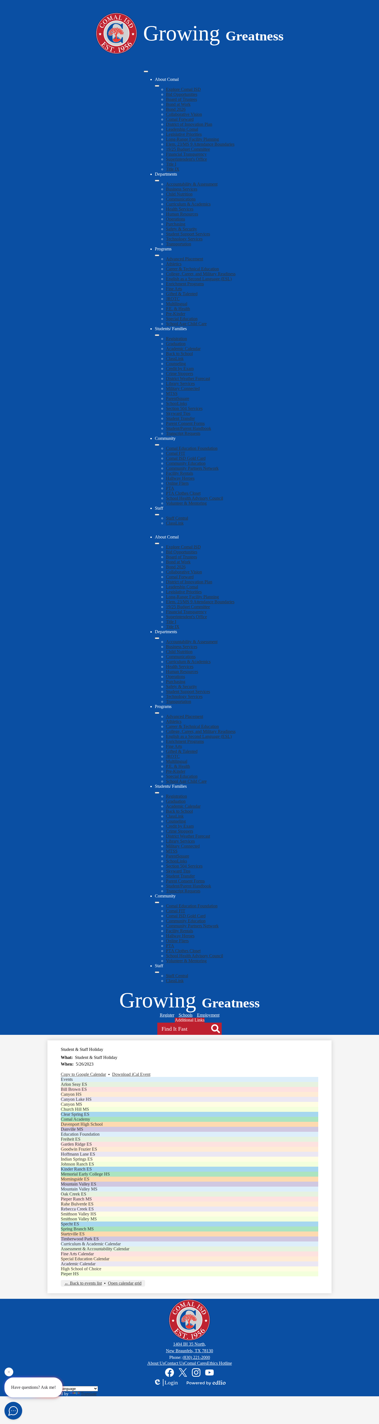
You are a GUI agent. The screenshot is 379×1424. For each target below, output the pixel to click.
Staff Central (177, 518)
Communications (181, 199)
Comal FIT (175, 453)
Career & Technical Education (192, 268)
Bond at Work (178, 104)
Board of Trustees (181, 99)
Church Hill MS (75, 1109)
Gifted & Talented (182, 293)
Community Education (186, 463)
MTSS (172, 393)
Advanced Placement (184, 258)
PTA (170, 488)
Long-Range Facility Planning (192, 139)
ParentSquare (177, 398)
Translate (89, 1393)
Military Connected (183, 388)
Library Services (180, 383)
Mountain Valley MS (79, 1189)
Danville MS (72, 1129)
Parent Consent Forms (185, 423)
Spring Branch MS (77, 1229)
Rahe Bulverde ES (77, 1204)
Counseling (176, 363)
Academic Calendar (183, 348)
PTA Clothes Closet (183, 493)
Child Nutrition (179, 194)
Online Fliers (177, 483)
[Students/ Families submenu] (157, 335)
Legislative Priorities (184, 134)
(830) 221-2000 (196, 1357)
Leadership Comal (182, 129)
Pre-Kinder (175, 313)
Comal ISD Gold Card (186, 458)
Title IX (173, 169)
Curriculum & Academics (188, 204)
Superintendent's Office (186, 159)
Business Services (181, 189)
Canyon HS (71, 1094)
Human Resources (182, 214)
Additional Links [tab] (189, 1020)
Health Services (179, 209)
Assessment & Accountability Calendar (95, 1248)
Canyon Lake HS (76, 1099)
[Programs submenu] (157, 255)
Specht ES (70, 1224)
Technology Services (184, 239)
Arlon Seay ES (74, 1084)
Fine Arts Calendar (77, 1253)
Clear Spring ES (75, 1114)
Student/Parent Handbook (188, 428)
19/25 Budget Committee (188, 149)
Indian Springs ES (77, 1159)
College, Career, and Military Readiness (201, 273)
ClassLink (175, 358)
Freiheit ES (70, 1139)
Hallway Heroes (180, 478)
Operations (175, 219)
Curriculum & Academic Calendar (91, 1243)
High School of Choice (81, 1268)
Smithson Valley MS (79, 1219)
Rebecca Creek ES (77, 1209)
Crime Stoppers (179, 373)
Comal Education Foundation (192, 448)
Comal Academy (75, 1119)
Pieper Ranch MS (76, 1199)
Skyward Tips (178, 413)
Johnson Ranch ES (77, 1164)
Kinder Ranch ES (76, 1169)
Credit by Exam (180, 368)
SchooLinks (176, 403)
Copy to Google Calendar (83, 1074)
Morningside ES (75, 1179)
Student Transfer (180, 418)
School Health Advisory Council (194, 498)
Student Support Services (188, 234)
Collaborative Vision (184, 114)
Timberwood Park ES (80, 1238)
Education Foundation (80, 1134)
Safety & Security (181, 229)
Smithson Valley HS (78, 1214)
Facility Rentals (179, 473)
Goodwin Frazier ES (79, 1149)
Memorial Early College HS (85, 1174)
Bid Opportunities (181, 94)
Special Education (182, 318)
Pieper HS (70, 1273)
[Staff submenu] (157, 514)
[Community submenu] (157, 445)
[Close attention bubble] (8, 1373)
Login (171, 1382)
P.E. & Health (178, 308)
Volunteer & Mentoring (186, 503)
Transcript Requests (183, 433)
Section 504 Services (184, 408)
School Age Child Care (186, 323)
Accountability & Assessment (192, 184)
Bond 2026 (176, 109)
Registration (176, 338)
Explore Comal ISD (183, 89)
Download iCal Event (131, 1074)
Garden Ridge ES (76, 1144)
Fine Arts (174, 288)
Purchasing (175, 224)
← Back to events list (83, 1283)
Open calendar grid (125, 1283)
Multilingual (176, 303)
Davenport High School (82, 1124)
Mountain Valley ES (78, 1184)
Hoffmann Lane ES (78, 1154)
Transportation (178, 244)
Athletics (173, 263)
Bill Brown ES (74, 1089)
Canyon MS (71, 1104)
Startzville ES (73, 1233)
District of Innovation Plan (189, 124)
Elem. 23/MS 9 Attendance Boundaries (200, 144)
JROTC (173, 298)
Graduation (176, 343)
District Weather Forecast (188, 378)
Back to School (179, 353)
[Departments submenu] (157, 180)
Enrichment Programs (185, 283)
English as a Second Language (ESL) (199, 278)
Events (67, 1079)
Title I (171, 164)
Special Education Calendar (85, 1258)
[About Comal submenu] (157, 86)
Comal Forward (180, 119)
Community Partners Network (192, 468)
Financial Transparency (186, 154)
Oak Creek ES (73, 1194)
